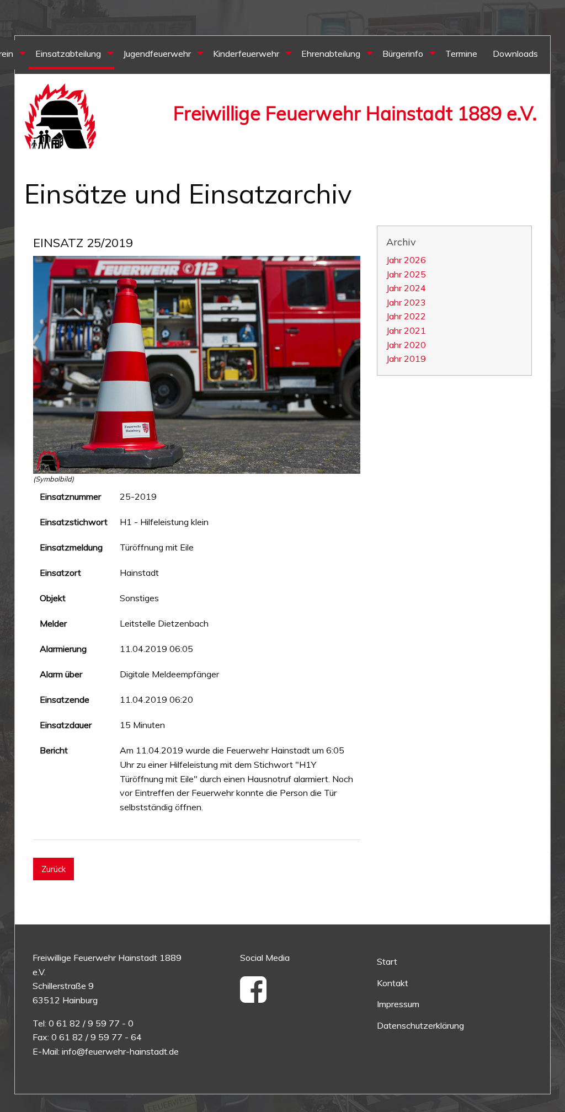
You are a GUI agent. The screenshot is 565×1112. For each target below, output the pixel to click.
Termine (461, 53)
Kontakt (392, 982)
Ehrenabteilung (330, 53)
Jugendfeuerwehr (157, 53)
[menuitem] (71, 55)
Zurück (53, 869)
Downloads (515, 53)
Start (387, 961)
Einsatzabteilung (68, 53)
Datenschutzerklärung (420, 1025)
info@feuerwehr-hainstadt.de (120, 1051)
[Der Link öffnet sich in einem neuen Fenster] (257, 997)
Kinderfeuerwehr (246, 53)
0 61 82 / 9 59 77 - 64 (96, 1036)
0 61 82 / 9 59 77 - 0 (91, 1023)
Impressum (398, 1003)
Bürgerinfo (402, 53)
